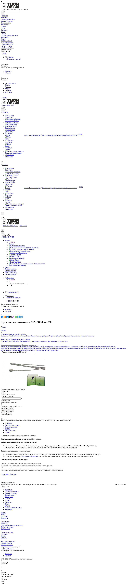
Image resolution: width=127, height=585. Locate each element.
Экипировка (51, 341)
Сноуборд (56, 336)
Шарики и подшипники (50, 350)
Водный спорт (31, 336)
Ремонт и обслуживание (39, 341)
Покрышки (71, 348)
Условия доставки (7, 545)
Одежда (66, 336)
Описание (8, 423)
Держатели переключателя (57, 346)
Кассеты (95, 346)
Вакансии (4, 523)
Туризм (46, 336)
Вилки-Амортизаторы (8, 346)
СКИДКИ (4, 534)
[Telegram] (21, 317)
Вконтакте (8, 71)
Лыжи (62, 336)
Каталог (11, 244)
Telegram (8, 73)
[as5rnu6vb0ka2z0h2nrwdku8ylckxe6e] (23, 386)
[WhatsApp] (16, 317)
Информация (5, 529)
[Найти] (2, 13)
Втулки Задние (21, 346)
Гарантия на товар (7, 532)
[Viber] (13, 317)
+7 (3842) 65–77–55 (7, 48)
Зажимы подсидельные (73, 346)
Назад (13, 242)
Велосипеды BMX (62, 341)
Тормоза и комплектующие (16, 350)
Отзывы (7, 432)
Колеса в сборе (103, 346)
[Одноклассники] (5, 317)
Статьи (3, 536)
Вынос (40, 346)
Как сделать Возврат (8, 541)
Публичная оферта (7, 527)
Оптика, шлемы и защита (78, 336)
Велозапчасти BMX (24, 341)
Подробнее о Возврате (8, 474)
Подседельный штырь (60, 348)
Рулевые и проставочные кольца (91, 348)
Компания (4, 518)
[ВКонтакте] (2, 317)
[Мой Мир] (7, 317)
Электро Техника (20, 336)
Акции (3, 514)
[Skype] (18, 317)
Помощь (3, 538)
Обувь (51, 336)
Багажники (90, 336)
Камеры (84, 346)
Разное (77, 348)
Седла (107, 348)
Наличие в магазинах (12, 425)
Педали (16, 348)
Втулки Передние (32, 346)
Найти (3, 563)
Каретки (89, 346)
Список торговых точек (30, 456)
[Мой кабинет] (2, 216)
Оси (12, 348)
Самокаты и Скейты (8, 336)
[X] (10, 317)
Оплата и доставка (11, 427)
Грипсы (45, 346)
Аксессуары (40, 336)
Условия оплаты (6, 543)
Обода (9, 348)
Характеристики (10, 430)
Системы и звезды (115, 348)
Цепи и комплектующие (33, 350)
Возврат (7, 429)
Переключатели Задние (27, 348)
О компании (5, 521)
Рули (103, 348)
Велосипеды (5, 341)
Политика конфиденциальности (12, 525)
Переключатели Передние (44, 348)
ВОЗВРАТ (4, 516)
